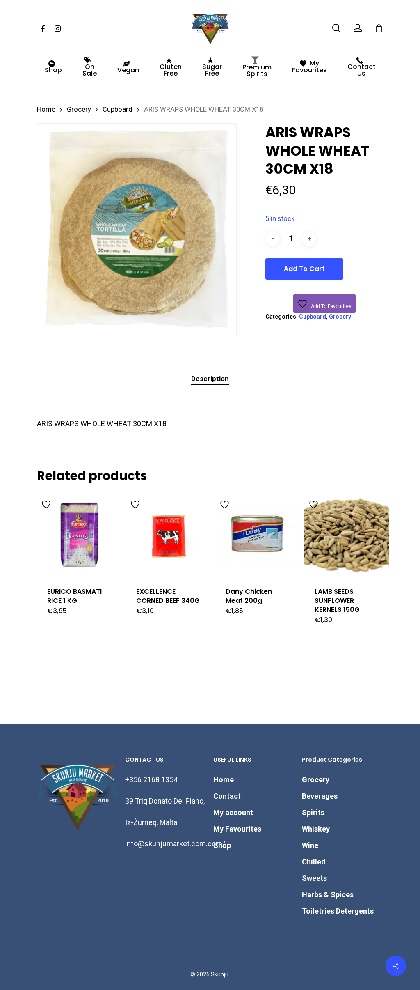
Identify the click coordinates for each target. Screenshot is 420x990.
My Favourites (237, 829)
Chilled (314, 861)
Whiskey (316, 829)
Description (210, 378)
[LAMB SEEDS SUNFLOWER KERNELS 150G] (346, 534)
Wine (310, 845)
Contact (227, 796)
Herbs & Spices (328, 894)
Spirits (313, 812)
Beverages (320, 796)
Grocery (79, 109)
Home (46, 109)
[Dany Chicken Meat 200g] (257, 534)
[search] (336, 28)
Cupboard (117, 109)
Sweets (314, 878)
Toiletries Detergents (338, 911)
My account (233, 812)
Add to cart (304, 268)
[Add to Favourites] (47, 503)
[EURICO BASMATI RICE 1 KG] (79, 534)
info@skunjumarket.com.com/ (175, 843)
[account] (358, 28)
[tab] (210, 378)
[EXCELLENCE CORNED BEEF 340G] (168, 534)
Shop (222, 845)
